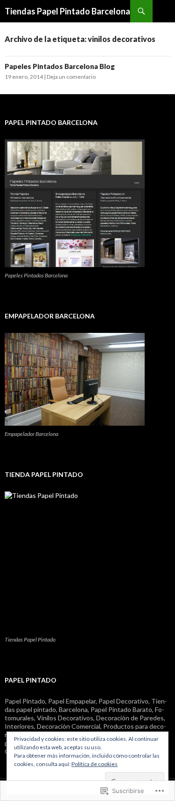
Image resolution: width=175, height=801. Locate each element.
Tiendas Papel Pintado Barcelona (67, 11)
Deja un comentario (71, 76)
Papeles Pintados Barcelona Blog (60, 66)
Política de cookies (94, 763)
